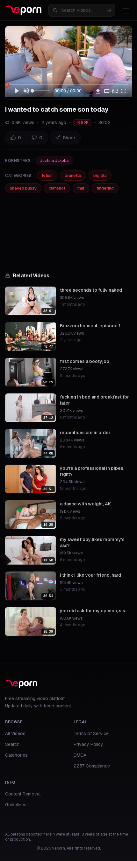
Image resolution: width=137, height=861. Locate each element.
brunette (73, 175)
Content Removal (22, 794)
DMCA (80, 755)
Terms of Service (91, 733)
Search (12, 744)
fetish (47, 175)
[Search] (109, 10)
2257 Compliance (92, 766)
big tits (100, 175)
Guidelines (15, 805)
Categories (16, 755)
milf (80, 188)
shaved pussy (23, 188)
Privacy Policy (88, 744)
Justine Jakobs (54, 160)
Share (69, 138)
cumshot (57, 188)
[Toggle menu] (126, 11)
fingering (105, 188)
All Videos (15, 733)
